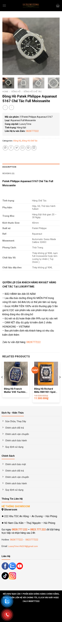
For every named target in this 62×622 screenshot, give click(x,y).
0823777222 (31, 539)
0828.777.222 (19, 529)
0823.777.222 (38, 529)
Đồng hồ (16, 91)
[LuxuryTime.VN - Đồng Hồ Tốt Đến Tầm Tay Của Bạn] (31, 5)
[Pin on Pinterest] (28, 148)
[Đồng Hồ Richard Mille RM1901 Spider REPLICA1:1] (46, 374)
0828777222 (32, 131)
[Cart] (58, 5)
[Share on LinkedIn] (34, 148)
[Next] (54, 46)
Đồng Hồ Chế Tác (33, 91)
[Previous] (7, 46)
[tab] (31, 167)
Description (9, 167)
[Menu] (4, 5)
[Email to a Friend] (22, 148)
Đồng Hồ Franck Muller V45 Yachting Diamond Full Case (15, 390)
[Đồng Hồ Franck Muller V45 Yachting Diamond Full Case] (16, 374)
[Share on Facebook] (11, 148)
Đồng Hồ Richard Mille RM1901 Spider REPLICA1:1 (46, 390)
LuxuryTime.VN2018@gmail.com (23, 546)
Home (5, 91)
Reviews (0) (8, 173)
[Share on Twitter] (16, 148)
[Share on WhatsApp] (5, 148)
